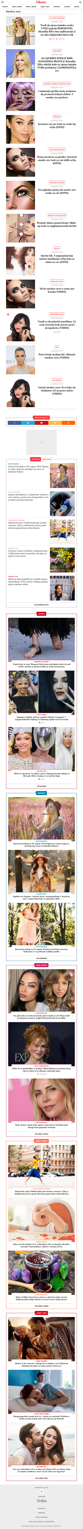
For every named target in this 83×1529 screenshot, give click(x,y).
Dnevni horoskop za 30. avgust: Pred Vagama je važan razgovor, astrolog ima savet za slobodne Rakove (28, 469)
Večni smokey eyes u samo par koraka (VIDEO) (57, 290)
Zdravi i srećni (31, 7)
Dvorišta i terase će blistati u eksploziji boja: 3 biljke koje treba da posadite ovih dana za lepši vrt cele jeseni (28, 553)
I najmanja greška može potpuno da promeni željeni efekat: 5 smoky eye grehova (57, 94)
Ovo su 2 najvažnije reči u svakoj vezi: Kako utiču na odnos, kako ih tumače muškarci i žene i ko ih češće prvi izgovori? (41, 1470)
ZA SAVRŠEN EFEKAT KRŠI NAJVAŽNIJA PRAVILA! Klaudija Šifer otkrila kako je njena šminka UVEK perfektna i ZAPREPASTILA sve (57, 64)
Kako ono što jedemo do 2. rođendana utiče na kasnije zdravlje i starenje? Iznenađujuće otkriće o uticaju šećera (41, 1245)
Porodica (57, 7)
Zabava (76, 7)
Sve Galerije (41, 786)
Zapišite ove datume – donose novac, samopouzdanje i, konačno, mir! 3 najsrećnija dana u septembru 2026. (41, 897)
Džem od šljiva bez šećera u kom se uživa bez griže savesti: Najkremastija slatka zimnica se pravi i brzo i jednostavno (41, 1298)
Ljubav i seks (44, 7)
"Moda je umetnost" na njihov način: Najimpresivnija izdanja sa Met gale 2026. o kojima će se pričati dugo (41, 774)
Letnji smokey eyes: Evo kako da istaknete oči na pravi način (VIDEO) (57, 390)
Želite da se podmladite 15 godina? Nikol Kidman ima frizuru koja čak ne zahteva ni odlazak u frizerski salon (41, 1069)
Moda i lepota (17, 7)
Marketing (41, 1513)
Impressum (41, 1508)
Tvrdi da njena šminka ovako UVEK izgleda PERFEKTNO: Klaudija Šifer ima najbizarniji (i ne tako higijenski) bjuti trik (56, 30)
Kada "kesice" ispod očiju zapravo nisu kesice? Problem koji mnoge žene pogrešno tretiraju (41, 1126)
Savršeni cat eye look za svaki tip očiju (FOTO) (57, 125)
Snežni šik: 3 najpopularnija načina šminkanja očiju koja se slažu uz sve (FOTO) (57, 258)
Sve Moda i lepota (41, 1134)
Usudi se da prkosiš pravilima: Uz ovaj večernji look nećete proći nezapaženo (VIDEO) (57, 324)
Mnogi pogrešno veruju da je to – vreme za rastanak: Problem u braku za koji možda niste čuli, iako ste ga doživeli (41, 1417)
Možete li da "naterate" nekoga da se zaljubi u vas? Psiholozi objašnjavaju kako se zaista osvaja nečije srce (41, 1364)
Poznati (5, 7)
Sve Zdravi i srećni (41, 1306)
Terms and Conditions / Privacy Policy (41, 1522)
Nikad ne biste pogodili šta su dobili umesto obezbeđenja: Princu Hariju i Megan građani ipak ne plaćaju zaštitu (28, 582)
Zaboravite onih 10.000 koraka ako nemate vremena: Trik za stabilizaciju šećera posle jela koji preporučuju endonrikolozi (27, 525)
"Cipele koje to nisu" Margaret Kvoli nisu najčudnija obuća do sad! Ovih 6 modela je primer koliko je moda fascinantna (41, 665)
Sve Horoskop (41, 958)
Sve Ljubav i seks (41, 1478)
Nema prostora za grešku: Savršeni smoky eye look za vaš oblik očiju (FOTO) (57, 160)
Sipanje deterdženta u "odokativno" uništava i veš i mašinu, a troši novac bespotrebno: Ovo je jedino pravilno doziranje (28, 497)
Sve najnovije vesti (41, 605)
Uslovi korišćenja (41, 1517)
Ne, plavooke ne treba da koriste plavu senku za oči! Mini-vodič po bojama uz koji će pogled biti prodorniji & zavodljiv (41, 1016)
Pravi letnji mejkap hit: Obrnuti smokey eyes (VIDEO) (57, 356)
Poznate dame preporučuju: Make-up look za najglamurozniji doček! (57, 224)
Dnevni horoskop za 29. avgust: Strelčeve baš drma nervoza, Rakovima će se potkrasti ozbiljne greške (41, 950)
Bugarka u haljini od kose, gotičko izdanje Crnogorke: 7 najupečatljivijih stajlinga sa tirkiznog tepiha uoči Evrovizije (41, 718)
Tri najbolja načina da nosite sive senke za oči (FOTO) (57, 191)
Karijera (67, 7)
